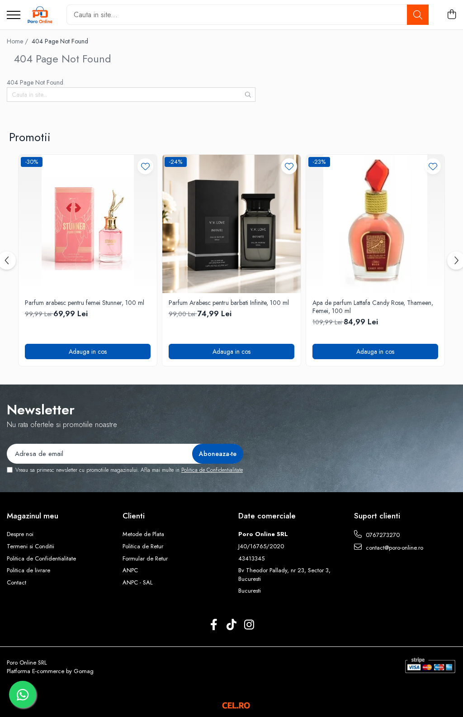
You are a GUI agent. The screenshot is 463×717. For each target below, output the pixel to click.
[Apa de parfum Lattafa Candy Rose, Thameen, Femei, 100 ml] (375, 224)
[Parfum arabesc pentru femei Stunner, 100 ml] (88, 224)
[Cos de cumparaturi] (451, 14)
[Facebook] (214, 625)
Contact (16, 583)
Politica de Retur (143, 546)
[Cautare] (418, 15)
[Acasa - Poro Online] (40, 15)
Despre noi (20, 534)
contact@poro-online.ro (393, 547)
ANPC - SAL (138, 583)
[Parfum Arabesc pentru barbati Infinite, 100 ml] (231, 224)
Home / (18, 41)
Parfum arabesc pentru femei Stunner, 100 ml (84, 303)
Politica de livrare (28, 570)
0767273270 (382, 535)
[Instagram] (249, 625)
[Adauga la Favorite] (145, 166)
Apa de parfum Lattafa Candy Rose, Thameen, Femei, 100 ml (372, 307)
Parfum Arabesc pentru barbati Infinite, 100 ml (229, 303)
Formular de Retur (145, 559)
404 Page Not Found (60, 41)
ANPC (130, 570)
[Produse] (13, 15)
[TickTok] (232, 625)
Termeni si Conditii (30, 546)
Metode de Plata (143, 534)
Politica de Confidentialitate (212, 470)
